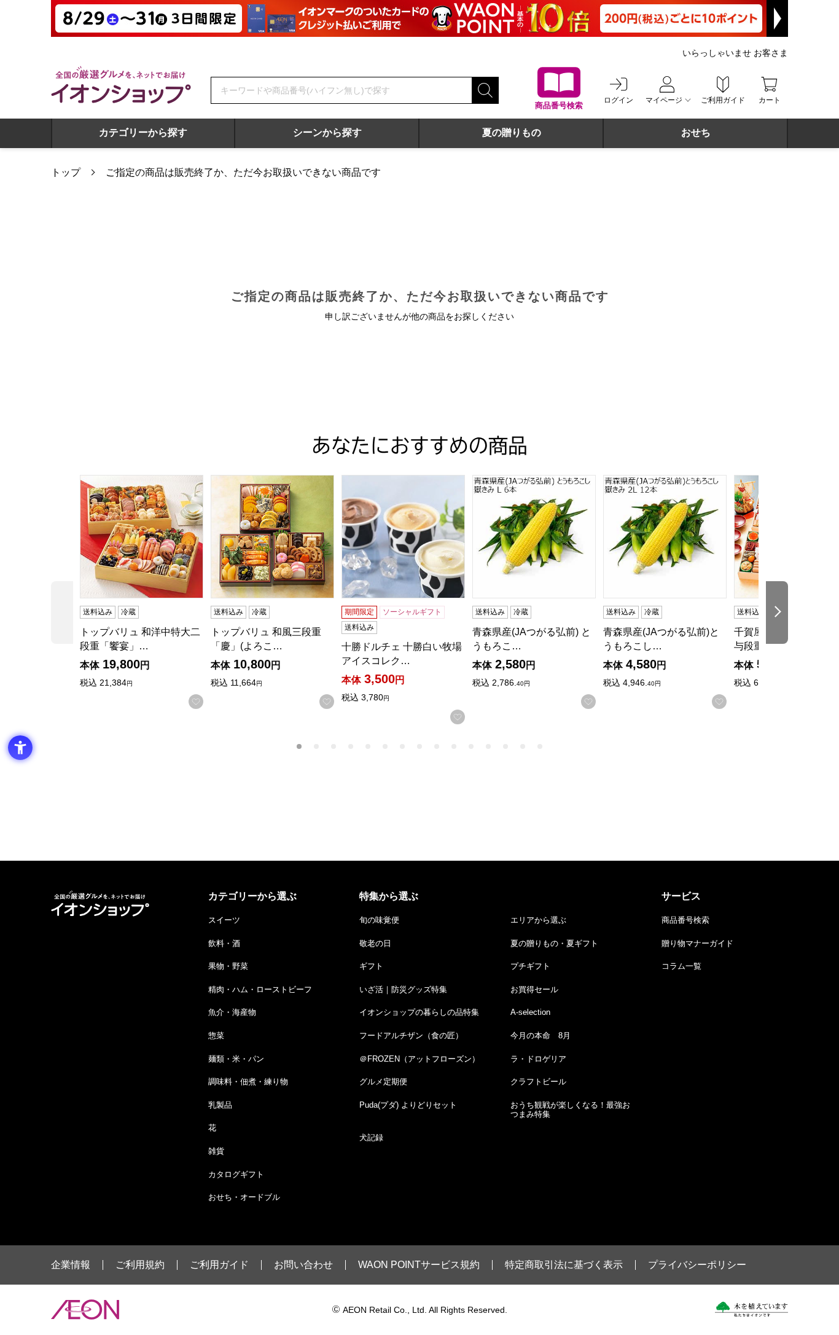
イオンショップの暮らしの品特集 (419, 1012)
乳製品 (220, 1105)
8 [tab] (419, 746)
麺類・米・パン (236, 1058)
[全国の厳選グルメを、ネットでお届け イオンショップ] (121, 85)
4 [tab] (350, 746)
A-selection (530, 1012)
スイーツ (224, 920)
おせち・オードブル (244, 1197)
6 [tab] (385, 746)
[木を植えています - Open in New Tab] (751, 1309)
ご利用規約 (140, 1265)
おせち (696, 132)
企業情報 (70, 1265)
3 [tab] (333, 746)
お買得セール (534, 989)
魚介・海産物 (232, 1012)
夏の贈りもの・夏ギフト (554, 943)
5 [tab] (367, 746)
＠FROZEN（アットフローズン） (419, 1058)
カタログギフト (236, 1174)
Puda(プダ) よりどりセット (408, 1105)
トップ (65, 172)
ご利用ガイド (219, 1265)
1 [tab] (299, 746)
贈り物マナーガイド (697, 943)
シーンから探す (327, 132)
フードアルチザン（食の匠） (411, 1035)
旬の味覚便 (379, 920)
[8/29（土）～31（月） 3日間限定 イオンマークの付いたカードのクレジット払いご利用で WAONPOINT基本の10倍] (419, 18)
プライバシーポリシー (697, 1265)
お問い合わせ (303, 1265)
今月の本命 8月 (540, 1035)
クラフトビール (538, 1081)
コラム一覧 (681, 966)
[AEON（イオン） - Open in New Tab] (85, 1309)
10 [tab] (453, 746)
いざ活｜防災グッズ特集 (403, 989)
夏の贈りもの (511, 132)
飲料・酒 (224, 943)
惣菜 (216, 1035)
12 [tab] (488, 746)
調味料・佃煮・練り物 (248, 1081)
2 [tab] (316, 746)
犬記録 (371, 1137)
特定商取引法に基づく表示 (564, 1265)
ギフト (371, 966)
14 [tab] (522, 746)
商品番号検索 (685, 920)
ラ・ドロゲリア (538, 1058)
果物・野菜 (228, 966)
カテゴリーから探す (143, 132)
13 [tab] (505, 746)
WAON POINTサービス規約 (419, 1265)
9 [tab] (436, 746)
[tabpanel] (145, 592)
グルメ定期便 (383, 1081)
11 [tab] (471, 746)
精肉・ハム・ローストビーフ (260, 989)
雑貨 (216, 1151)
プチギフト (530, 966)
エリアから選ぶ (538, 920)
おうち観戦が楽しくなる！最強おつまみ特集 (570, 1109)
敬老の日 (375, 943)
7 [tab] (402, 746)
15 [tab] (539, 746)
